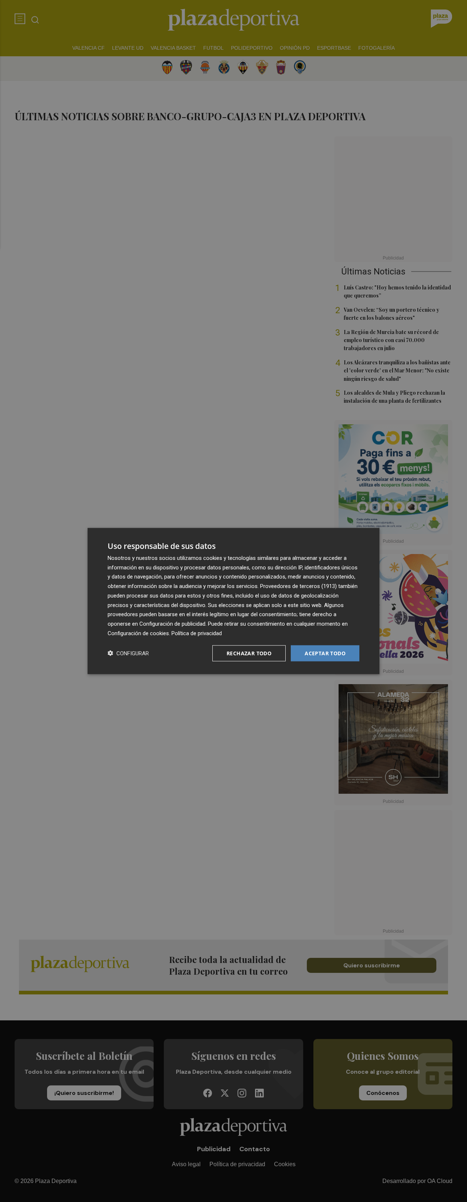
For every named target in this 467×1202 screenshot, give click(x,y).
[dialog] (233, 601)
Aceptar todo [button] (325, 652)
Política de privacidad (196, 633)
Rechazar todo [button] (249, 652)
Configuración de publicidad (172, 624)
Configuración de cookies (138, 633)
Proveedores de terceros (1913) (298, 586)
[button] (128, 653)
